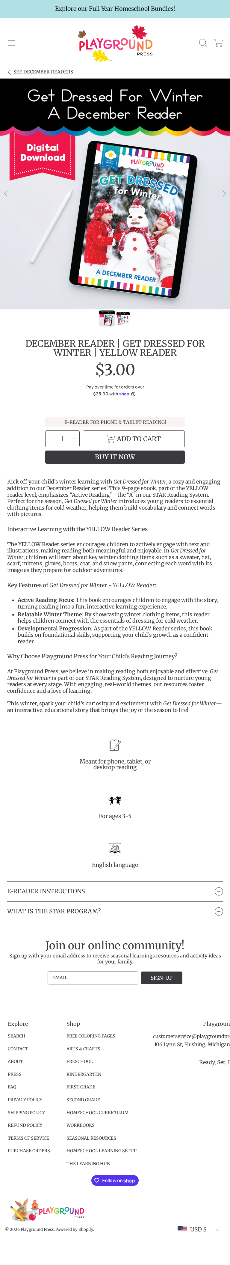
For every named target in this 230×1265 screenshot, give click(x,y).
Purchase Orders (29, 1150)
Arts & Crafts (83, 1049)
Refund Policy (25, 1125)
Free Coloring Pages (90, 1036)
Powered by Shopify (74, 1229)
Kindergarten (83, 1074)
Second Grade (83, 1100)
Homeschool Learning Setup (101, 1150)
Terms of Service (28, 1138)
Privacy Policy (25, 1100)
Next (223, 193)
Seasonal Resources (91, 1138)
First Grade (80, 1087)
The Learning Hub (88, 1163)
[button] (11, 43)
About (15, 1061)
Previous (6, 193)
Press (15, 1074)
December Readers (43, 72)
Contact (18, 1049)
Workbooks (80, 1125)
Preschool (79, 1061)
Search (16, 1036)
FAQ (12, 1087)
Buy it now (115, 457)
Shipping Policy (26, 1112)
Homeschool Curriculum (97, 1112)
